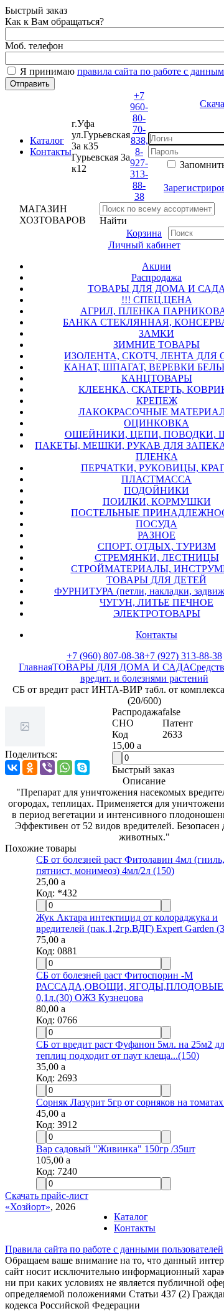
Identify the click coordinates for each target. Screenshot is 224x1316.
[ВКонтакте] (12, 767)
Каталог (47, 140)
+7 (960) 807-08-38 (105, 656)
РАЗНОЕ (156, 535)
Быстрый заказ (143, 769)
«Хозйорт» (27, 1206)
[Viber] (47, 767)
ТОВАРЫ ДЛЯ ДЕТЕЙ (156, 580)
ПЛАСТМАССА (156, 479)
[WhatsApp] (64, 767)
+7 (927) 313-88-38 (183, 656)
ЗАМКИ (156, 333)
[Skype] (82, 767)
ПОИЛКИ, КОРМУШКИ (157, 501)
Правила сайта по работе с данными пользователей (114, 1249)
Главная (35, 667)
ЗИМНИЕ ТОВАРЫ (156, 344)
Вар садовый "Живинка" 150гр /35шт (115, 1149)
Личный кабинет (144, 245)
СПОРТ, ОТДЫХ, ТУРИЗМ (157, 546)
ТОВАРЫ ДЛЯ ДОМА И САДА (121, 667)
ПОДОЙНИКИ (156, 490)
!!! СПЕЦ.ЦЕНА (156, 299)
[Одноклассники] (29, 767)
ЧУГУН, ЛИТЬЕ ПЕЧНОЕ (156, 602)
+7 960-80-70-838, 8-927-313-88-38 (139, 146)
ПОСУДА (156, 524)
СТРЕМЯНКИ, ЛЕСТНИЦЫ (157, 557)
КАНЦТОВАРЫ (156, 378)
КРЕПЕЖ (156, 400)
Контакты (51, 151)
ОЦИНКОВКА (156, 423)
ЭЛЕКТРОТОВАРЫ (156, 613)
